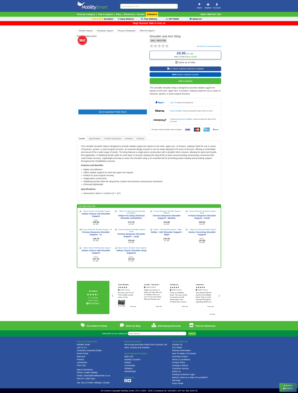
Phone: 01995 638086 (87, 372)
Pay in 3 (173, 102)
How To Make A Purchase (184, 353)
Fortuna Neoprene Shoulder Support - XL (96, 233)
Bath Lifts (128, 356)
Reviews (129, 138)
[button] (112, 296)
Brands (141, 14)
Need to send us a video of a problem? (190, 377)
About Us (176, 371)
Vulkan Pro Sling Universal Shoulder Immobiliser (131, 216)
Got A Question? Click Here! (112, 111)
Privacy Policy (178, 362)
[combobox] (149, 6)
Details (82, 138)
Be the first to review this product (209, 46)
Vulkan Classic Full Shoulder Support (96, 215)
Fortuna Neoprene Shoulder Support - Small (202, 216)
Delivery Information (181, 350)
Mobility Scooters (132, 359)
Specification (95, 138)
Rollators (128, 368)
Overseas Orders (180, 356)
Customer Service (180, 368)
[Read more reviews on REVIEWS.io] (93, 303)
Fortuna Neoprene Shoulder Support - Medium (167, 216)
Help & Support (105, 14)
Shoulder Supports (86, 31)
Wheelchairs (130, 371)
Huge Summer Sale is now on (149, 23)
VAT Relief (177, 347)
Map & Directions (85, 369)
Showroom (129, 14)
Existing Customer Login (183, 374)
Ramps (127, 362)
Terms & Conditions (181, 359)
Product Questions (112, 138)
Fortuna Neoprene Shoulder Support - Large (131, 235)
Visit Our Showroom (205, 326)
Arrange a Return (180, 365)
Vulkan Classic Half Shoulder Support (95, 251)
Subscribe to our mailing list (114, 333)
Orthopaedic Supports (105, 31)
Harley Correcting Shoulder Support (202, 233)
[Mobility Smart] (98, 6)
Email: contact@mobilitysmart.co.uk (93, 375)
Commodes (129, 365)
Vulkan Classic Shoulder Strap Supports (131, 251)
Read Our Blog (132, 326)
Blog (118, 14)
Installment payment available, (181, 119)
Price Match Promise (96, 326)
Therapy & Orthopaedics (126, 31)
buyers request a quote (183, 75)
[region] (165, 296)
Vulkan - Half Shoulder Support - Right (167, 233)
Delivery (140, 138)
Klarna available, (176, 111)
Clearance (152, 14)
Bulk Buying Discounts (169, 326)
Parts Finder (177, 383)
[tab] (82, 138)
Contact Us (177, 344)
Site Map (176, 380)
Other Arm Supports (147, 31)
